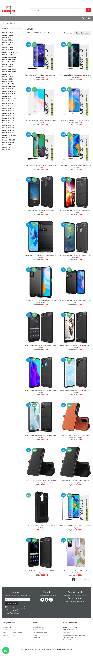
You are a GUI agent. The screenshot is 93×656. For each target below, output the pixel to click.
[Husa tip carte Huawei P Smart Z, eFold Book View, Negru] (40, 462)
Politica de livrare (9, 635)
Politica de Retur (38, 630)
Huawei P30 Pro (7, 40)
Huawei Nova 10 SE (8, 94)
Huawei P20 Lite (7, 64)
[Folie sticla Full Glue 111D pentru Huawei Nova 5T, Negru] (75, 56)
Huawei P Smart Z (8, 54)
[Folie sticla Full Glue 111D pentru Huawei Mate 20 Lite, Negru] (40, 56)
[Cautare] (88, 10)
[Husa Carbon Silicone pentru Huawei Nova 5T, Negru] (40, 237)
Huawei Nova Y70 (8, 113)
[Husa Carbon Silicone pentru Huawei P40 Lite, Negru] (40, 417)
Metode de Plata (38, 627)
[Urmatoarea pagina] (88, 579)
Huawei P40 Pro (7, 35)
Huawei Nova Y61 (8, 111)
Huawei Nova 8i (7, 103)
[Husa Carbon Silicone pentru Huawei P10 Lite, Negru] (40, 327)
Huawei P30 (6, 45)
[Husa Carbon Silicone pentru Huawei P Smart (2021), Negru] (40, 282)
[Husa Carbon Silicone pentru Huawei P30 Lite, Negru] (40, 372)
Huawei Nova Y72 (8, 118)
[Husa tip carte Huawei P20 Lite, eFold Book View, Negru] (75, 462)
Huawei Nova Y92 (8, 130)
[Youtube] (47, 600)
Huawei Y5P (6, 147)
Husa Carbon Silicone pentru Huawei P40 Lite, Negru (40, 437)
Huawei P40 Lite (7, 33)
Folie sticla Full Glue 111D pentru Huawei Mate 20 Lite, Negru (40, 76)
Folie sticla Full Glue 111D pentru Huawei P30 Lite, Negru (76, 166)
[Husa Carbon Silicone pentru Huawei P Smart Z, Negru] (75, 282)
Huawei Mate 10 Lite (9, 69)
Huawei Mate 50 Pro (9, 86)
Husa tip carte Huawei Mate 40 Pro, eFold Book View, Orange (75, 437)
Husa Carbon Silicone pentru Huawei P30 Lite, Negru (40, 392)
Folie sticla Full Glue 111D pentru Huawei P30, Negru (75, 527)
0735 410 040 (76, 598)
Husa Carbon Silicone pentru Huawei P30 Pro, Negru (75, 392)
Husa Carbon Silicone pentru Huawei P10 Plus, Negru (40, 572)
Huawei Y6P (6, 150)
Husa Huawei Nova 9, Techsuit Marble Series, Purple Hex (75, 572)
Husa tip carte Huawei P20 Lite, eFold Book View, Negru (75, 482)
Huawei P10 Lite (7, 77)
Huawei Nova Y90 (8, 125)
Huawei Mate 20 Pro (9, 57)
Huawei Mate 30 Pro (9, 59)
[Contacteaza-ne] (83, 18)
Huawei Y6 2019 (7, 50)
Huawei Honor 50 (8, 81)
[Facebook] (42, 600)
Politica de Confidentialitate (13, 612)
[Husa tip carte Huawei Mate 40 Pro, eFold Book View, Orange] (75, 417)
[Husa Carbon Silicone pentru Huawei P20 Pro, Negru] (75, 327)
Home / (6, 23)
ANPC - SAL (37, 638)
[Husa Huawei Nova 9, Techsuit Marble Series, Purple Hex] (75, 552)
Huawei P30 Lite (7, 42)
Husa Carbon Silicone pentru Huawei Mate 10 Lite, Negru (40, 211)
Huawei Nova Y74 (8, 123)
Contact (6, 638)
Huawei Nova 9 (7, 106)
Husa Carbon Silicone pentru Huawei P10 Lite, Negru (40, 346)
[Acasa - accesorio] (13, 10)
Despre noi (7, 627)
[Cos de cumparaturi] (88, 18)
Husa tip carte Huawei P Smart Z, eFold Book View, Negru (41, 482)
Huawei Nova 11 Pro (9, 98)
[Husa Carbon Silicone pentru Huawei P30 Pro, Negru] (75, 372)
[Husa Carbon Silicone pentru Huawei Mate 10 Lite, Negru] (40, 192)
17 (85, 580)
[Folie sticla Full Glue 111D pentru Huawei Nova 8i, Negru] (40, 101)
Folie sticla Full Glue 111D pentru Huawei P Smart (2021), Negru (75, 121)
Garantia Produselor (40, 632)
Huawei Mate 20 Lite (9, 62)
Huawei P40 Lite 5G (8, 140)
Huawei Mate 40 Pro (9, 84)
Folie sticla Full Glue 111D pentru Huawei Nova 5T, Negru (75, 76)
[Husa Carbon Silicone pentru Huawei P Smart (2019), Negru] (75, 237)
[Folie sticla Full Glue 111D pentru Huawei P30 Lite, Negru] (75, 147)
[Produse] (4, 18)
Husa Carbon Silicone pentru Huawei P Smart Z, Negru (75, 301)
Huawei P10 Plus (7, 79)
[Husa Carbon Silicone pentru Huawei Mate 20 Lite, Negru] (75, 192)
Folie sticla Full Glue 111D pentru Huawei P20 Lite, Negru (41, 166)
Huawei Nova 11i (8, 101)
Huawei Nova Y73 (8, 120)
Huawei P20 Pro (7, 67)
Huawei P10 (6, 74)
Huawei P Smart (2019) (9, 52)
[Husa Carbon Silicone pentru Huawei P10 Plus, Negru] (40, 552)
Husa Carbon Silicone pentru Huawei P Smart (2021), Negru (41, 301)
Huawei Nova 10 (7, 89)
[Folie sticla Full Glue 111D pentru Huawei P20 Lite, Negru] (40, 147)
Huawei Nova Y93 (8, 133)
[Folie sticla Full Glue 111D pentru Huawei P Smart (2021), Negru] (75, 101)
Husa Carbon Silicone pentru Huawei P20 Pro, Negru (75, 346)
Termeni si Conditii (9, 630)
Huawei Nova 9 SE (8, 108)
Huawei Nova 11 (7, 96)
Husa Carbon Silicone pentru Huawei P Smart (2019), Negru (75, 256)
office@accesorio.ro (76, 601)
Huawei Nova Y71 (8, 116)
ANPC (35, 635)
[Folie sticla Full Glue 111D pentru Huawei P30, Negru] (75, 507)
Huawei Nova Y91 (8, 128)
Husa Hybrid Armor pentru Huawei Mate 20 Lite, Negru (40, 527)
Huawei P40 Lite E (8, 142)
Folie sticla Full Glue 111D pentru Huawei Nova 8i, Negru (40, 121)
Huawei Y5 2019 (7, 47)
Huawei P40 (6, 138)
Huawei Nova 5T (7, 38)
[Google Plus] (51, 600)
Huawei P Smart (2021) (9, 135)
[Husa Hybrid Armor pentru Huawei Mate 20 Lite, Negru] (40, 507)
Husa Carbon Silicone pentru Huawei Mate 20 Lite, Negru (75, 211)
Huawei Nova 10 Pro (9, 91)
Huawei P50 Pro (7, 145)
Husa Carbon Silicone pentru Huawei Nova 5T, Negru (40, 256)
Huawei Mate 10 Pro (9, 72)
